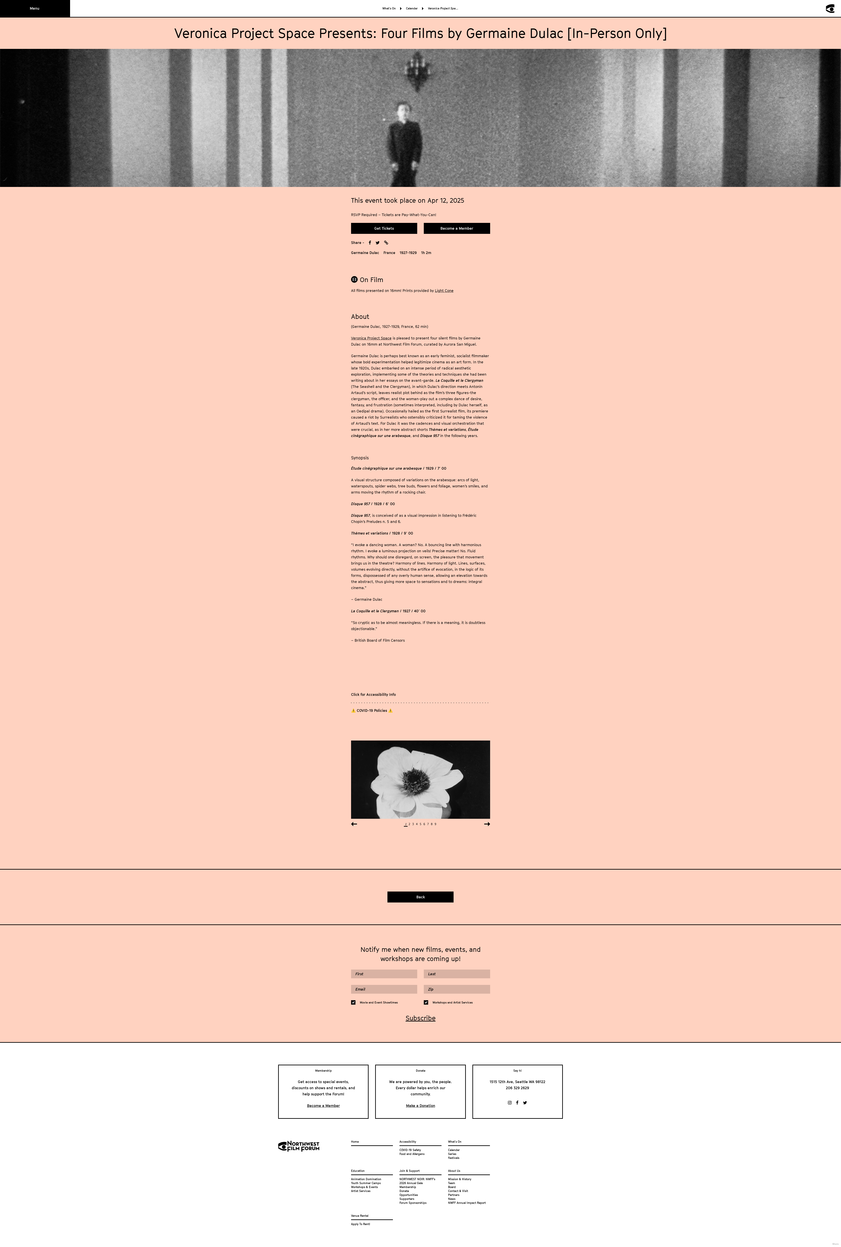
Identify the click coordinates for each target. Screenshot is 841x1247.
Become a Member (456, 228)
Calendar (412, 8)
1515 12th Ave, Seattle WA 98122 (517, 1082)
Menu (34, 8)
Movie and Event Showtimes (379, 1002)
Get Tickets (384, 228)
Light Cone (444, 290)
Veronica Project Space (371, 338)
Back (420, 897)
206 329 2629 (517, 1088)
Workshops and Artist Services (453, 1002)
